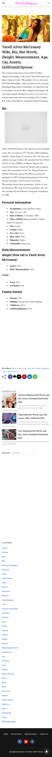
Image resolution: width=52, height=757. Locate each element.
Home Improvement (10, 648)
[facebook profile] (19, 742)
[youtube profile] (26, 742)
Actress (5, 552)
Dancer (5, 587)
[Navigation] (3, 3)
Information (7, 652)
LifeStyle (5, 661)
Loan (4, 665)
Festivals (5, 613)
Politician (6, 691)
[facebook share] (10, 376)
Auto (4, 556)
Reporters (6, 704)
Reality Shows (7, 700)
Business (5, 569)
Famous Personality (10, 609)
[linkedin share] (29, 376)
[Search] (48, 2)
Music (4, 678)
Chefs (4, 582)
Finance (5, 617)
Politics (5, 695)
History (5, 643)
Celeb (4, 574)
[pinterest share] (24, 376)
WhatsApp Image (8, 721)
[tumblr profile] (32, 742)
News (4, 687)
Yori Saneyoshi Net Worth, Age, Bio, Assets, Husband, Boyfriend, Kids (33, 434)
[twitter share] (14, 376)
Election (5, 596)
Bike (4, 561)
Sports (4, 708)
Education (6, 591)
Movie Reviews (8, 674)
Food (4, 622)
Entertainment (8, 600)
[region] (25, 11)
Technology (6, 713)
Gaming (5, 630)
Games (4, 626)
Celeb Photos (7, 578)
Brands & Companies (10, 565)
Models (5, 669)
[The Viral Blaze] (26, 2)
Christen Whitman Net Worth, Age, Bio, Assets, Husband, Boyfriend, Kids (34, 398)
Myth (4, 682)
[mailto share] (19, 376)
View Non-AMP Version (34, 752)
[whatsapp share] (35, 376)
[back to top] (47, 752)
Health (4, 639)
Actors (4, 548)
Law (3, 656)
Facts (4, 604)
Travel (4, 717)
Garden (5, 635)
